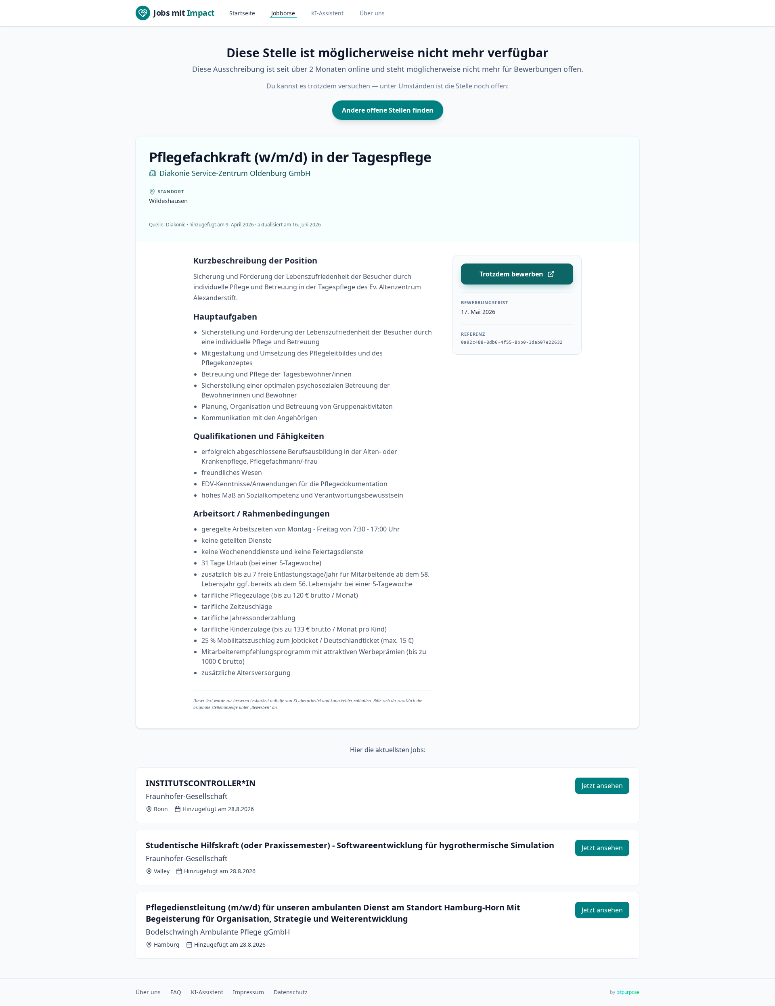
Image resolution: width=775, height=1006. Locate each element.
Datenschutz (291, 992)
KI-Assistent (327, 13)
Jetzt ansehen (602, 785)
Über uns (372, 13)
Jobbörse (283, 13)
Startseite (242, 13)
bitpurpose (627, 992)
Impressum (248, 992)
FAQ (175, 992)
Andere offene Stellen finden (388, 110)
